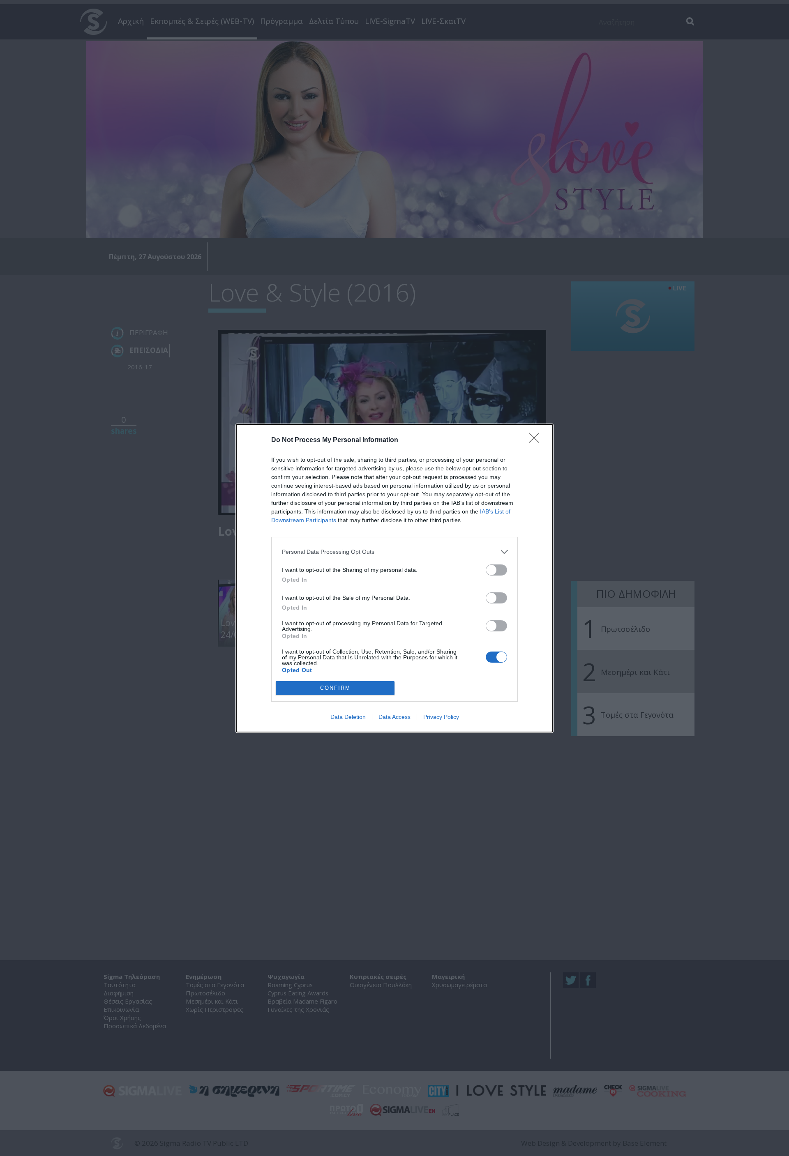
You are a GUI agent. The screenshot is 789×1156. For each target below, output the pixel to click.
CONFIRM (335, 688)
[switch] (496, 570)
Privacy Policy (441, 717)
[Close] (536, 440)
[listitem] (394, 552)
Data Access (394, 717)
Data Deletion (348, 717)
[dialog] (394, 578)
